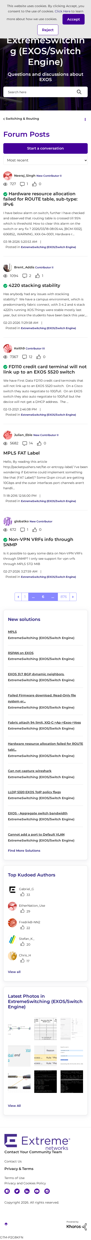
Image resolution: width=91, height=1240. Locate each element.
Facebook (7, 1191)
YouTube (37, 1191)
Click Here (62, 11)
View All (14, 1106)
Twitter (17, 1191)
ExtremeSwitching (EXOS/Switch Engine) (48, 247)
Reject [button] (48, 30)
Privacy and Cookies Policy (25, 1183)
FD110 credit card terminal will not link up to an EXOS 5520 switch (45, 369)
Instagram (47, 1191)
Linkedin (27, 1191)
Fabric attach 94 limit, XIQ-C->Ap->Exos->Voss (44, 722)
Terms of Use (14, 1178)
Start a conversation (45, 148)
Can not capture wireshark (29, 771)
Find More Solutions (24, 851)
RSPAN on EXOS (21, 653)
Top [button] (6, 1224)
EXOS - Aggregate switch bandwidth (38, 813)
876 (64, 597)
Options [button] (85, 119)
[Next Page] (73, 597)
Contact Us (13, 1161)
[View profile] (7, 175)
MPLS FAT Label (21, 453)
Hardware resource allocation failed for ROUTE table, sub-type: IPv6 (40, 199)
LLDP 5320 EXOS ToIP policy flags (34, 792)
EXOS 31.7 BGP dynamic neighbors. (36, 674)
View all (14, 972)
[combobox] (45, 92)
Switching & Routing (22, 119)
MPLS (12, 632)
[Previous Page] (18, 597)
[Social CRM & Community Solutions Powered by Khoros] (77, 1225)
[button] (74, 19)
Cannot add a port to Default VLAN (36, 834)
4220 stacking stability (34, 285)
